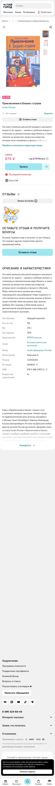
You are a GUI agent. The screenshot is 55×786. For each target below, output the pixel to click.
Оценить (48, 113)
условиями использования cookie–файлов (19, 767)
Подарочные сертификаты (15, 671)
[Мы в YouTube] (18, 702)
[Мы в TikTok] (25, 702)
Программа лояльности (14, 666)
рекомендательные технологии (18, 746)
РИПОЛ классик (34, 337)
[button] (27, 718)
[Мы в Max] (12, 702)
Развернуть (25, 445)
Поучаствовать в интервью (15, 686)
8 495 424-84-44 (12, 711)
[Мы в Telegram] (32, 702)
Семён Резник (8, 107)
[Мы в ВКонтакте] (5, 702)
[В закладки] (46, 166)
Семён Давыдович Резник (39, 350)
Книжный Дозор (10, 676)
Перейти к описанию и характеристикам (22, 145)
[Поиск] (27, 781)
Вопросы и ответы (11, 681)
